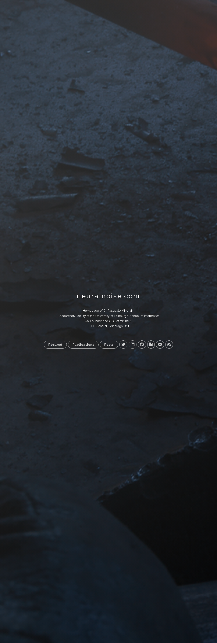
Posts (109, 344)
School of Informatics (145, 316)
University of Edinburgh (111, 316)
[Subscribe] (169, 344)
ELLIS (92, 326)
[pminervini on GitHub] (142, 344)
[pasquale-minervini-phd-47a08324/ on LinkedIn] (132, 344)
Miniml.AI (126, 321)
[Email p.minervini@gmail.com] (160, 344)
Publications (83, 344)
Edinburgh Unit (118, 326)
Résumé (55, 344)
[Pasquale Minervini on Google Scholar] (151, 344)
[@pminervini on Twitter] (123, 344)
